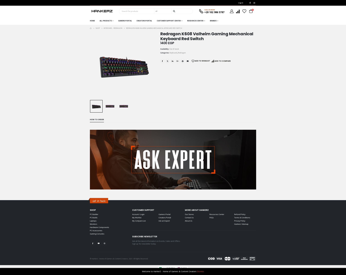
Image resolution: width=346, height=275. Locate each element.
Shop (93, 210)
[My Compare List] (238, 11)
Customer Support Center (169, 21)
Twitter (167, 61)
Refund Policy (239, 214)
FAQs (211, 217)
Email (187, 61)
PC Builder (94, 214)
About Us (188, 221)
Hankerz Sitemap (241, 224)
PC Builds (93, 217)
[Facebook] (250, 3)
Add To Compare (222, 61)
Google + (177, 61)
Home (92, 21)
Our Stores (189, 214)
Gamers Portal (125, 21)
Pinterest (182, 61)
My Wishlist (136, 217)
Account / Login (138, 214)
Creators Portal (144, 21)
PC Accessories (96, 230)
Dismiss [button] (200, 271)
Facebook (162, 61)
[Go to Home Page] (91, 28)
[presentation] (91, 65)
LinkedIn (172, 61)
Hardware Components (99, 227)
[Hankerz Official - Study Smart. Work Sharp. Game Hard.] (102, 11)
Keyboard (173, 53)
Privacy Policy (239, 221)
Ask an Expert (164, 221)
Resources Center (195, 21)
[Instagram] (254, 3)
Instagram (104, 243)
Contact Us (189, 217)
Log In (240, 3)
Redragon (182, 53)
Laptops (93, 221)
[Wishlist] (244, 11)
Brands (213, 21)
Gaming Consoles (97, 234)
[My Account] (231, 11)
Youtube (98, 243)
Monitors (93, 224)
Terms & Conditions (242, 217)
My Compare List (139, 221)
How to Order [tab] (97, 119)
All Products (106, 21)
